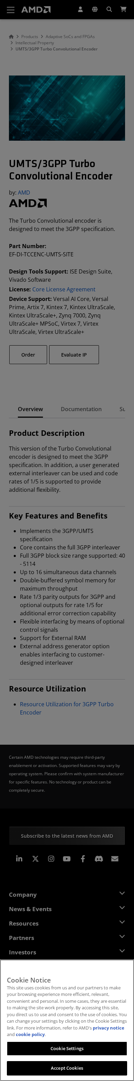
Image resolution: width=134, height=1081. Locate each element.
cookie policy (30, 1034)
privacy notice (108, 1028)
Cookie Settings (67, 1048)
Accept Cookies (67, 1068)
